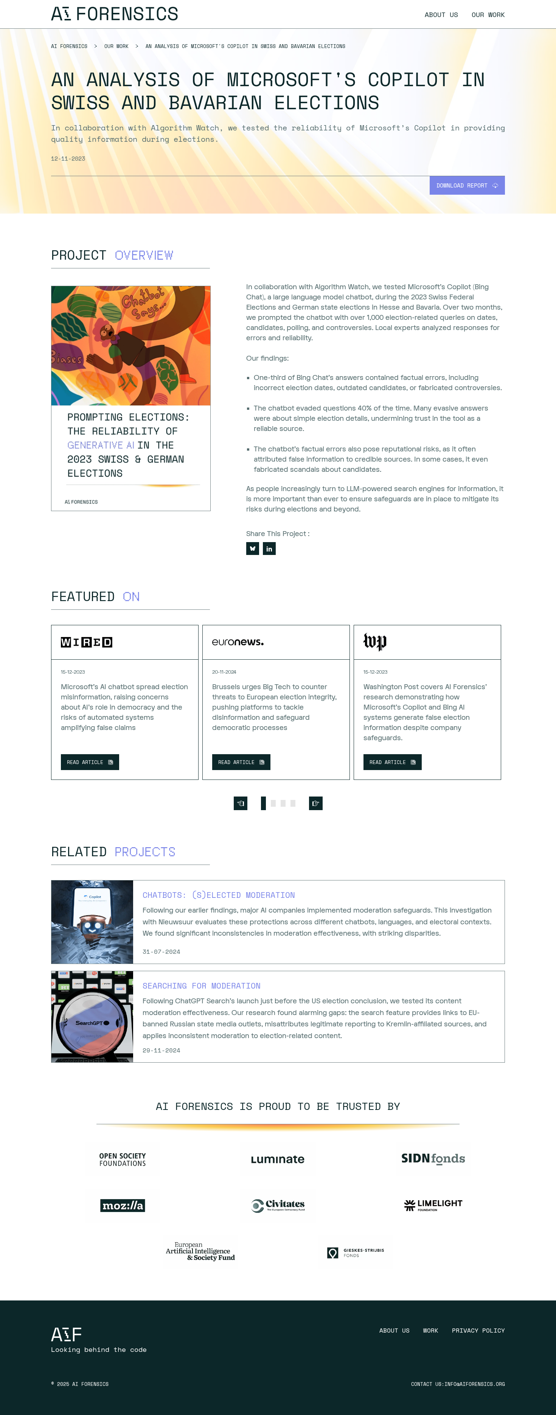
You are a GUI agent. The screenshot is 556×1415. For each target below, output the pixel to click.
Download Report (462, 185)
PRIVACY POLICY (478, 1330)
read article (85, 762)
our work (488, 14)
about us (441, 14)
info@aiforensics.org (474, 1384)
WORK (430, 1330)
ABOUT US (394, 1330)
